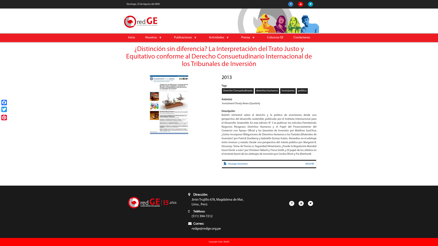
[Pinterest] (4, 117)
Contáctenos (302, 37)
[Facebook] (4, 102)
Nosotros (148, 39)
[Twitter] (4, 109)
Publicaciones (180, 39)
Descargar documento (238, 164)
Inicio (131, 37)
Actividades (214, 39)
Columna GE (275, 37)
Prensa (243, 39)
